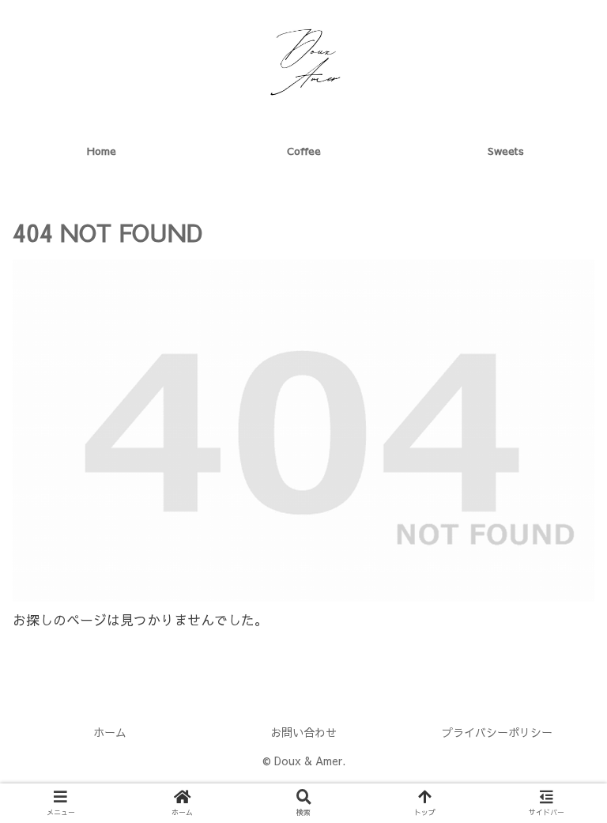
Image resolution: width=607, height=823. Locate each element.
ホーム (109, 732)
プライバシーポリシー (497, 732)
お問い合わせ (303, 732)
